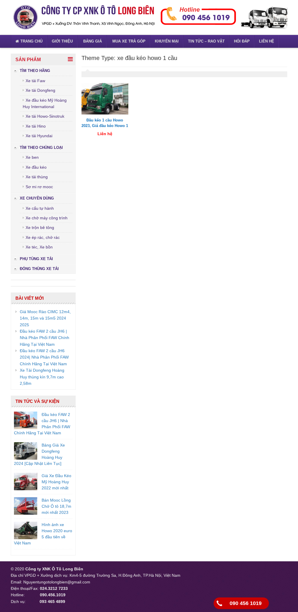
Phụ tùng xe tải (36, 259)
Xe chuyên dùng (37, 198)
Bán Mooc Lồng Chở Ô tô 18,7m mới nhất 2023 (56, 506)
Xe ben (32, 157)
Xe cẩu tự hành (40, 208)
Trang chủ (31, 41)
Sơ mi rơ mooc (39, 186)
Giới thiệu (62, 41)
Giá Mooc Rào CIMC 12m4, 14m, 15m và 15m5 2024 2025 (45, 318)
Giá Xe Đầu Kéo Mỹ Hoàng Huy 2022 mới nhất (56, 481)
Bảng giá (92, 41)
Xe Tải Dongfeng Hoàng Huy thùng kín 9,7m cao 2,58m (42, 377)
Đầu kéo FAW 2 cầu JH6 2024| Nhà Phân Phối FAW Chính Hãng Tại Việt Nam (44, 357)
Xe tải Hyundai (39, 135)
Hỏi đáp (242, 41)
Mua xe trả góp (128, 41)
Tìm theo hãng (35, 70)
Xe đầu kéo (36, 167)
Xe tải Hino (36, 126)
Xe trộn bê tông (40, 227)
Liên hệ (266, 41)
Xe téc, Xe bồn (39, 247)
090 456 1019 (246, 603)
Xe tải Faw (35, 80)
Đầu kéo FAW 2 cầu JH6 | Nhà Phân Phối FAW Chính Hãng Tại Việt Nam (44, 338)
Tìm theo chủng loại (41, 147)
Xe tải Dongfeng (40, 90)
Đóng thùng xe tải (39, 269)
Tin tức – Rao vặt (206, 41)
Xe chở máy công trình (47, 218)
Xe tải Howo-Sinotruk (45, 116)
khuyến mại (167, 41)
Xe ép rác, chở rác (43, 237)
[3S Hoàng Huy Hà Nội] (83, 17)
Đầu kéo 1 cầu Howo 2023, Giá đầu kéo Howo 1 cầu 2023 (104, 126)
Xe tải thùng (37, 176)
